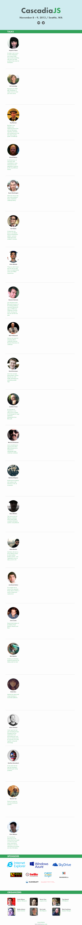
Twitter (43, 22)
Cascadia (41, 10)
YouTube (38, 22)
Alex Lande (44, 924)
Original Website (41, 922)
